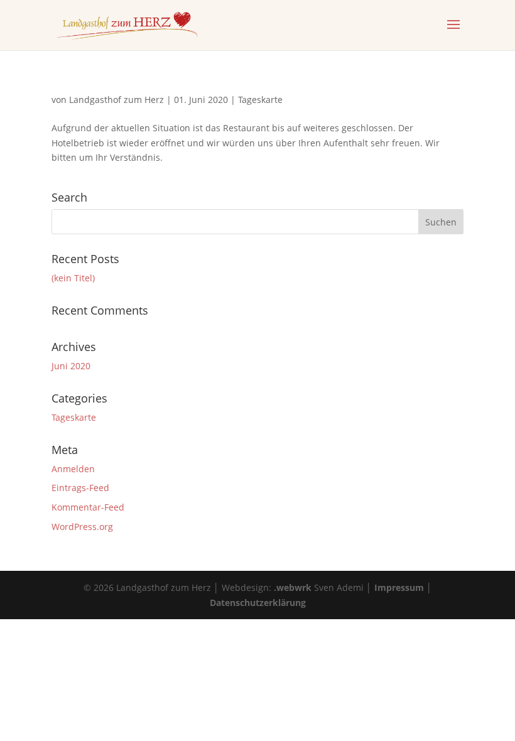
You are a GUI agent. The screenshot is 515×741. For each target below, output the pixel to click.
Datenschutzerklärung (258, 602)
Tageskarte (260, 99)
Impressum (399, 587)
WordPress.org (82, 527)
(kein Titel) (73, 278)
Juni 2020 (71, 366)
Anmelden (73, 469)
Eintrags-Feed (80, 488)
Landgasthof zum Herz (116, 99)
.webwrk (293, 587)
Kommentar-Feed (88, 507)
